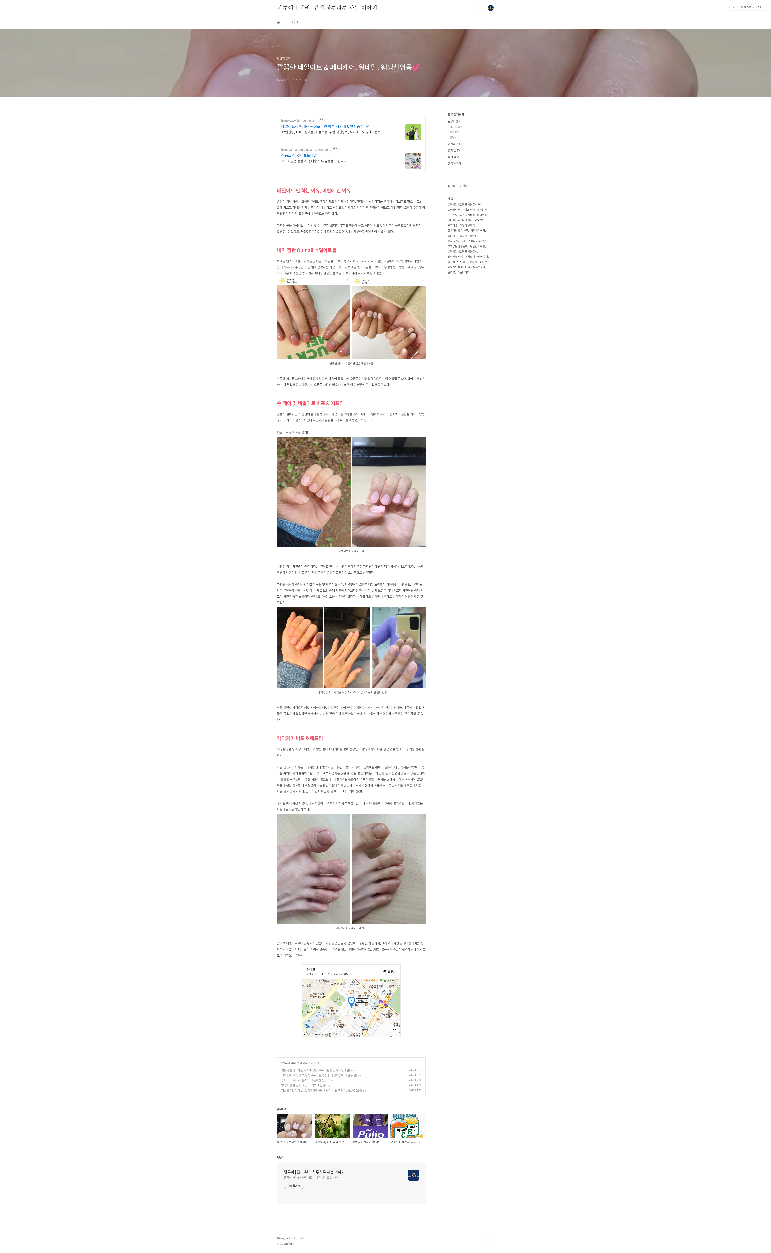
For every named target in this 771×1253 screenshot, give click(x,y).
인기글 (464, 186)
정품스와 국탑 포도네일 (299, 155)
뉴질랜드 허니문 (478, 262)
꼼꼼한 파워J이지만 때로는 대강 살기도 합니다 (311, 1177)
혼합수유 (462, 236)
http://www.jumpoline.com (299, 120)
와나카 (451, 236)
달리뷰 (451, 272)
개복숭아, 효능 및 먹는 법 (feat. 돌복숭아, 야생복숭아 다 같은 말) (319, 1075)
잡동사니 (454, 137)
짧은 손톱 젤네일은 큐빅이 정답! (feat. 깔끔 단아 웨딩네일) (315, 1070)
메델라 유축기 (467, 225)
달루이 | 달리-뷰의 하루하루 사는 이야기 (327, 8)
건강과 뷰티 (289, 1063)
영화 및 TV (454, 150)
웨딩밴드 (479, 220)
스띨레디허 (463, 272)
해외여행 (454, 132)
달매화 (451, 220)
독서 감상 (453, 157)
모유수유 (452, 215)
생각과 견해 (454, 163)
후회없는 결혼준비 (458, 246)
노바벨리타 (454, 209)
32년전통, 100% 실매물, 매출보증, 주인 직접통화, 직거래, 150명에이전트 (331, 131)
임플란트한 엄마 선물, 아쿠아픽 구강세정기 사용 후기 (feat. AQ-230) (321, 1090)
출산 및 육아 (456, 127)
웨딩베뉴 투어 (455, 256)
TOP (490, 1239)
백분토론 (474, 236)
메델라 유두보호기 (475, 267)
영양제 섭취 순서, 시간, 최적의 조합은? (303, 1085)
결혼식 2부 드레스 (457, 262)
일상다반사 (454, 121)
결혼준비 (482, 209)
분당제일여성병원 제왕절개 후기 (465, 204)
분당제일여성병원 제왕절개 (462, 251)
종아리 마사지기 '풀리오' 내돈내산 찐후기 (305, 1080)
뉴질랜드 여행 (477, 246)
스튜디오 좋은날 (477, 241)
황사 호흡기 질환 (457, 241)
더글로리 (482, 215)
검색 (481, 8)
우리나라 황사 (464, 220)
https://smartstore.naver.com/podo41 (306, 149)
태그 (295, 22)
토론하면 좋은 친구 (458, 230)
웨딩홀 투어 (468, 209)
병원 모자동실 (467, 215)
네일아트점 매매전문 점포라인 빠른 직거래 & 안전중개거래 (325, 126)
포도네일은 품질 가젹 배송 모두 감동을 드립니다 (314, 160)
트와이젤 (452, 225)
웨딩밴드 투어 (455, 267)
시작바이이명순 (479, 230)
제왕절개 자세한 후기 (476, 256)
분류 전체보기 (456, 114)
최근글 (452, 186)
